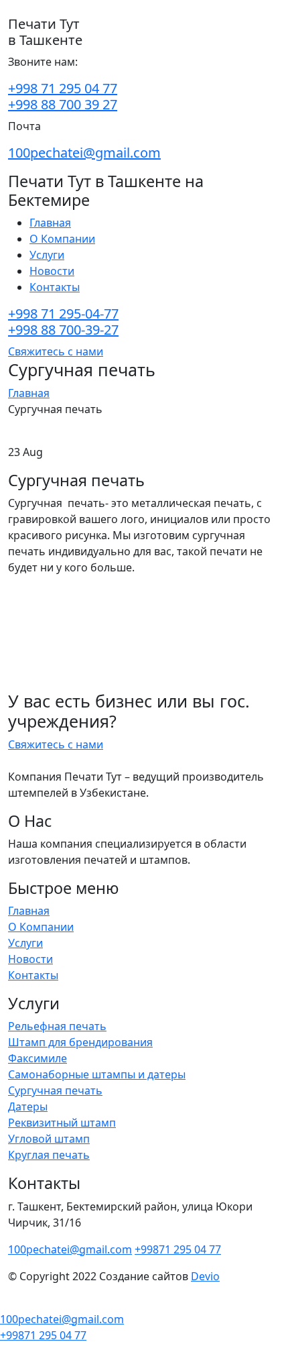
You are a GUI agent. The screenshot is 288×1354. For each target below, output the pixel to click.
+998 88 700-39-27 (63, 330)
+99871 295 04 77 (178, 1249)
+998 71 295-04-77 (63, 313)
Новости (51, 271)
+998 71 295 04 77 (62, 88)
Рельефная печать (57, 1026)
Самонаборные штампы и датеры (97, 1074)
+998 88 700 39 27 (62, 104)
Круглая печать (49, 1154)
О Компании (62, 238)
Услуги (46, 254)
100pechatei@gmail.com (84, 153)
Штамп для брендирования (80, 1042)
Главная (50, 222)
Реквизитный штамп (62, 1122)
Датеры (28, 1106)
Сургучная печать (55, 1090)
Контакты (54, 287)
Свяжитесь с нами (55, 351)
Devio (205, 1276)
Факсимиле (37, 1058)
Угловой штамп (49, 1138)
